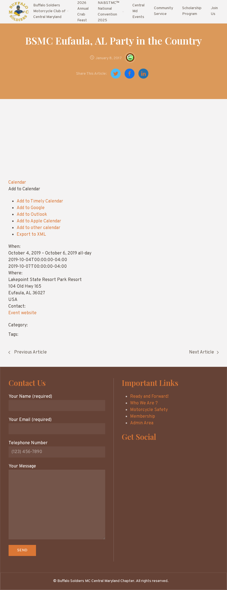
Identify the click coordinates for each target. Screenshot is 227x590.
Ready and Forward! (149, 396)
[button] (24, 189)
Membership (142, 416)
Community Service (163, 11)
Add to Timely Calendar (40, 201)
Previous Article (30, 352)
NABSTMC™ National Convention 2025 (108, 12)
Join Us (214, 11)
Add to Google (31, 208)
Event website (22, 313)
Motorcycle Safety (149, 410)
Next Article (201, 352)
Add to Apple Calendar (39, 221)
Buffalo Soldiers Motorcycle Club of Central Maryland (49, 11)
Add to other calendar (38, 228)
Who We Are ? (144, 403)
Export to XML (31, 234)
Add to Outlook (32, 214)
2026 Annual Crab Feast (83, 12)
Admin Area (141, 423)
